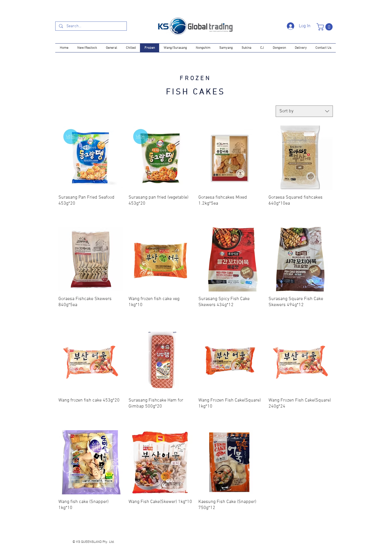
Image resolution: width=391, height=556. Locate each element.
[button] (325, 26)
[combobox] (304, 111)
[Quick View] (90, 158)
